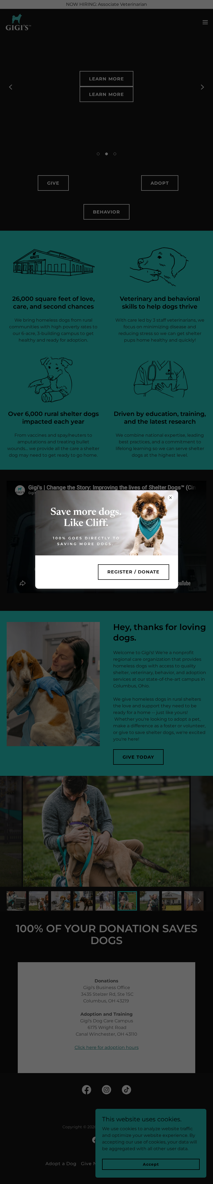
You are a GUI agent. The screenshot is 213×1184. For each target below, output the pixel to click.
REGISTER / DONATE (133, 572)
